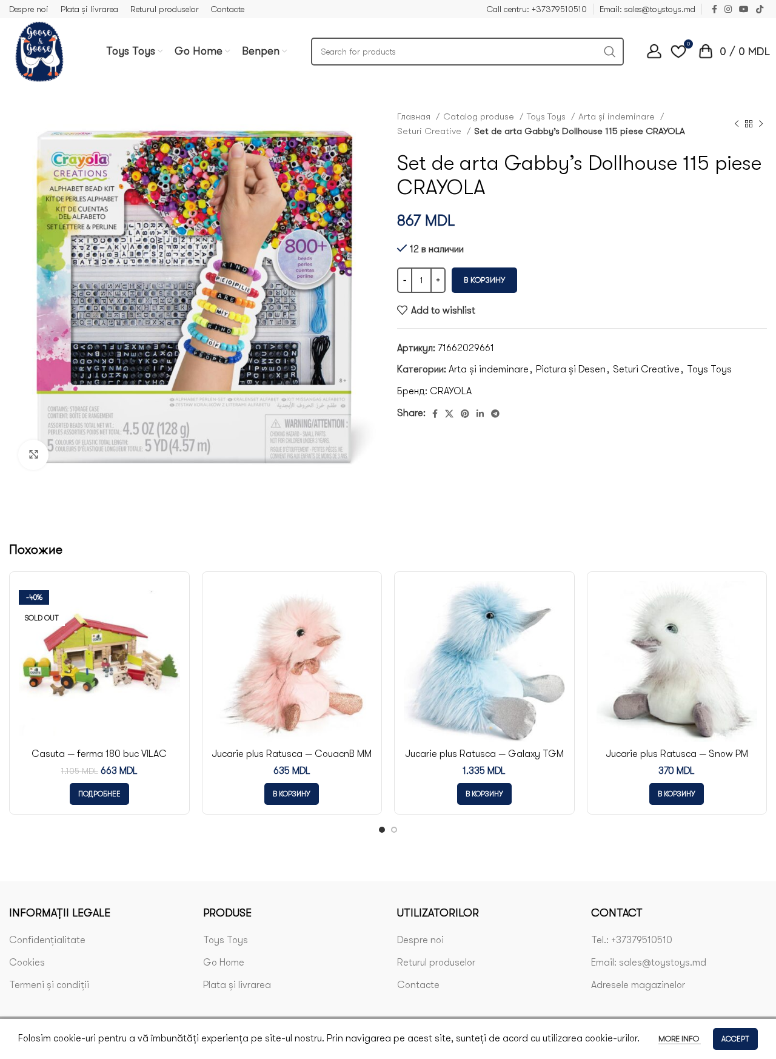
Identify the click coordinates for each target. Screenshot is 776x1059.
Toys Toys (547, 116)
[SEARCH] (610, 52)
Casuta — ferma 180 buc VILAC (99, 753)
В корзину (484, 279)
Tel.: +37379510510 (631, 940)
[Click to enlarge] (33, 455)
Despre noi (420, 940)
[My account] (654, 51)
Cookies (27, 962)
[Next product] (761, 124)
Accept (735, 1039)
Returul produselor (436, 962)
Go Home (223, 962)
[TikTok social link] (759, 9)
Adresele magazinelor (638, 985)
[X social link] (449, 414)
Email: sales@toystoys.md (648, 962)
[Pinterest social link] (465, 414)
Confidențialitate (47, 940)
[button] (291, 794)
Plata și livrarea (237, 985)
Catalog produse (480, 116)
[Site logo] (39, 50)
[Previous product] (737, 124)
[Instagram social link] (728, 9)
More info (679, 1038)
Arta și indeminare (617, 116)
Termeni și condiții (49, 985)
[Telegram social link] (495, 414)
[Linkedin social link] (480, 414)
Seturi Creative (430, 131)
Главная (415, 116)
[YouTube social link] (743, 9)
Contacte (418, 985)
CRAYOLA (451, 391)
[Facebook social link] (714, 9)
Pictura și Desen (571, 369)
